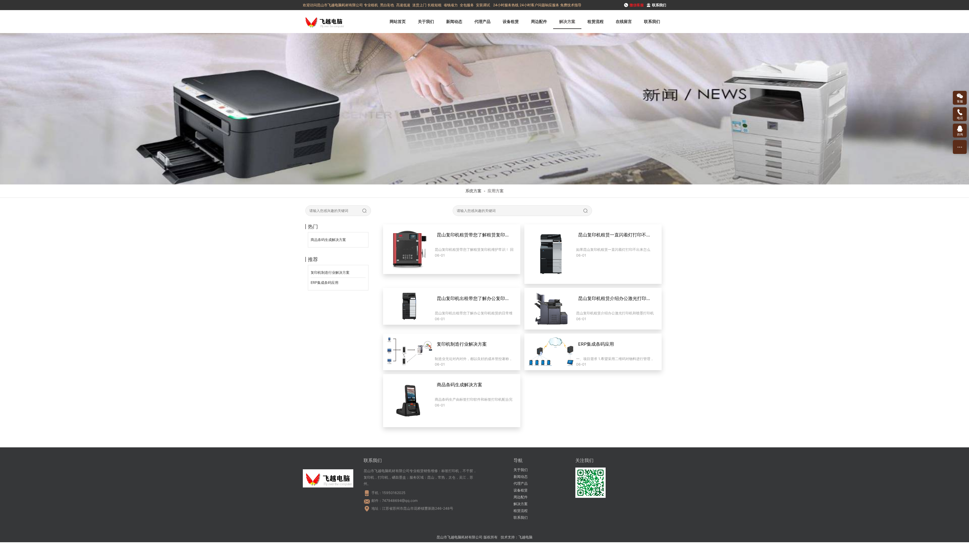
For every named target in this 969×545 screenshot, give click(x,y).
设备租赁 (511, 21)
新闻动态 (454, 21)
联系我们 (652, 21)
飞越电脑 (525, 537)
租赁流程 (595, 21)
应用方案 (496, 190)
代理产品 (482, 21)
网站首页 (398, 21)
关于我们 (426, 21)
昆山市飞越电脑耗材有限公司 (459, 537)
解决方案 (567, 21)
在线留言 (624, 21)
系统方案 (473, 190)
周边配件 (539, 21)
